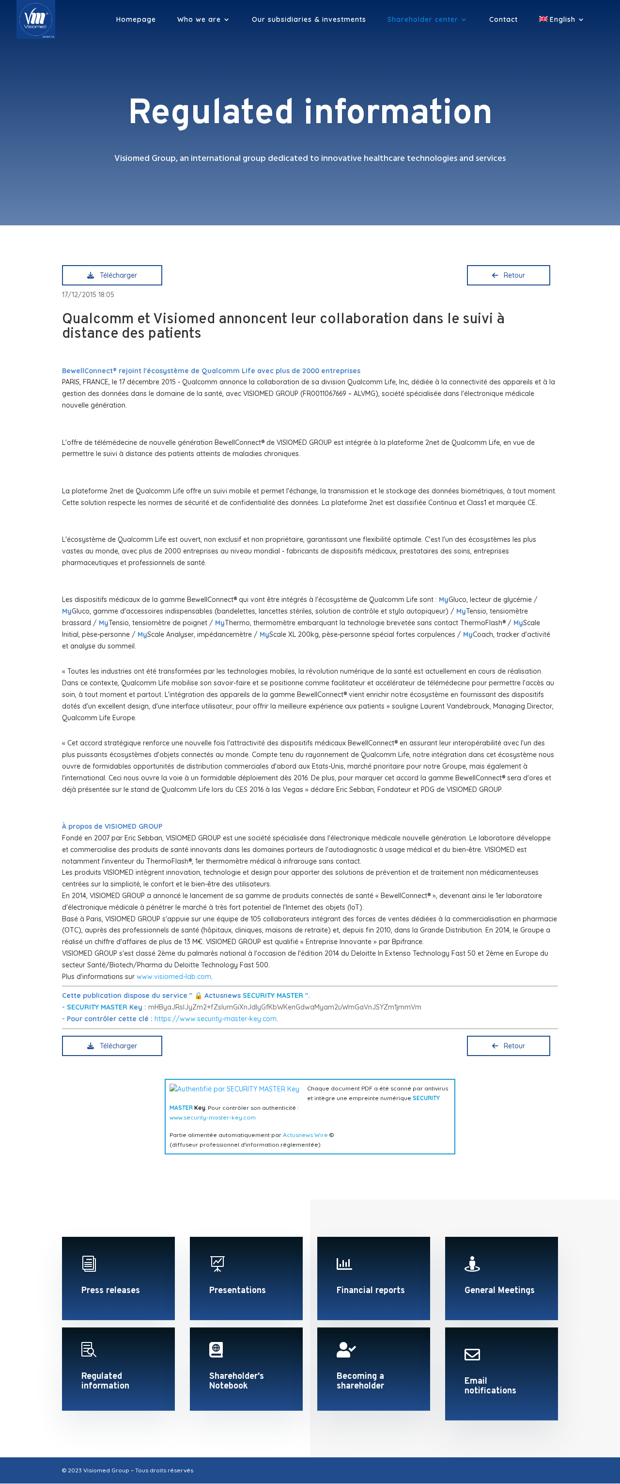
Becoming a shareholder (360, 1381)
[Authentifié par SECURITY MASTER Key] (234, 1089)
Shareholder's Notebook (236, 1381)
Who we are (199, 20)
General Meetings (500, 1290)
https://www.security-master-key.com (216, 1018)
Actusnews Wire (305, 1134)
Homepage (136, 20)
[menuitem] (562, 27)
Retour (512, 275)
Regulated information (105, 1381)
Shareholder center (423, 20)
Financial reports (371, 1290)
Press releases (110, 1290)
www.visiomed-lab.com (174, 976)
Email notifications (490, 1386)
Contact (503, 20)
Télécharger (116, 275)
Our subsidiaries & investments (309, 20)
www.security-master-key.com (213, 1117)
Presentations (237, 1290)
